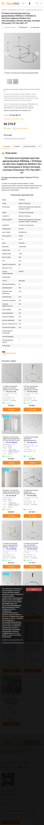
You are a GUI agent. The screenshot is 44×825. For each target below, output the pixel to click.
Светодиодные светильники (16, 9)
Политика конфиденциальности (13, 642)
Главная (4, 9)
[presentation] (7, 53)
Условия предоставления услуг (12, 640)
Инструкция (11, 353)
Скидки (8, 128)
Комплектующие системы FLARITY (15, 138)
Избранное (24, 27)
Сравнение (36, 27)
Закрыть (41, 824)
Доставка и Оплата (21, 128)
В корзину (11, 409)
